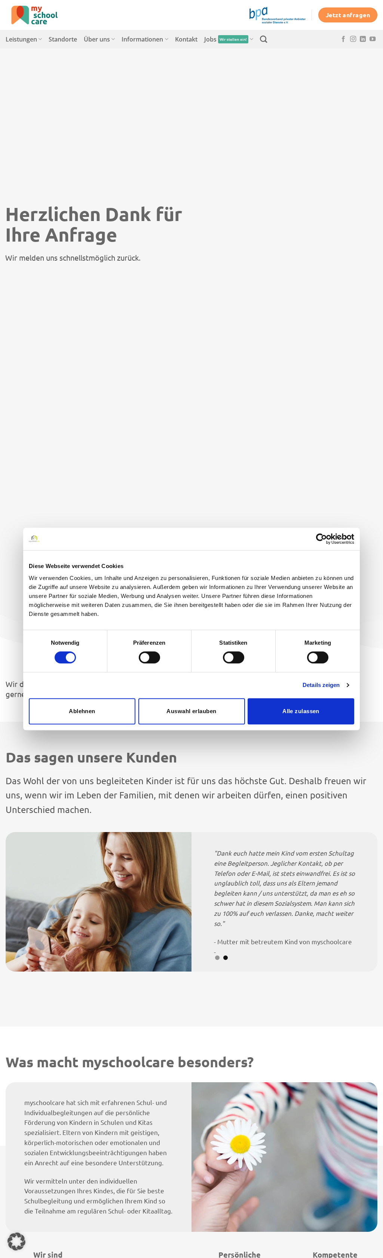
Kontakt (186, 39)
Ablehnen (82, 711)
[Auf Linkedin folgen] (363, 39)
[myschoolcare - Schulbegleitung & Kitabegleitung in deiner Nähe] (43, 15)
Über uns (97, 39)
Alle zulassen (300, 711)
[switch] (149, 657)
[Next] (360, 902)
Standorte (63, 39)
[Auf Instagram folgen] (353, 39)
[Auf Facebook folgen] (343, 39)
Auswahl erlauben (191, 711)
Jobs (225, 39)
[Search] (263, 39)
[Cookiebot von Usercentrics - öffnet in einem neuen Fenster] (321, 538)
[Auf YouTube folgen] (373, 39)
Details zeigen (321, 685)
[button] (16, 1241)
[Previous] (22, 902)
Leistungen (21, 39)
